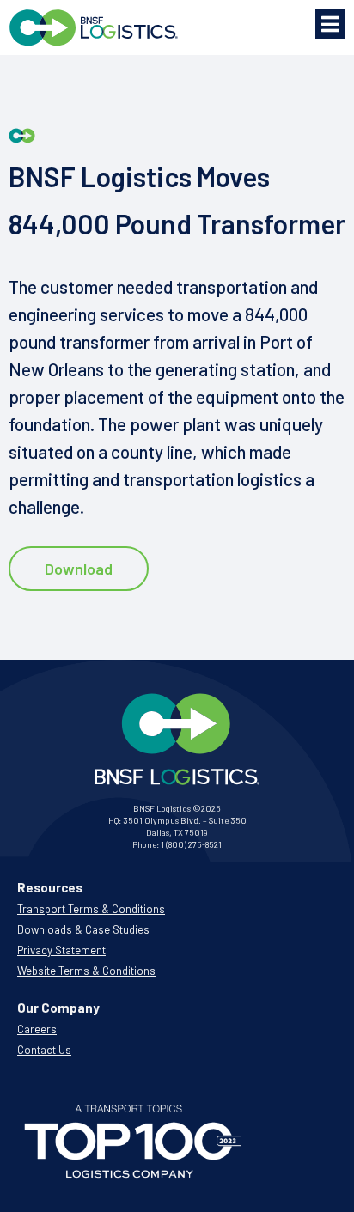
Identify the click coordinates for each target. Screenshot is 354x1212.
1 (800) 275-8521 (191, 844)
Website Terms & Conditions (86, 971)
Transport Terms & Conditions (91, 909)
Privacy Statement (61, 950)
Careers (37, 1029)
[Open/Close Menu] (330, 24)
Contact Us (44, 1050)
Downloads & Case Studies (83, 929)
